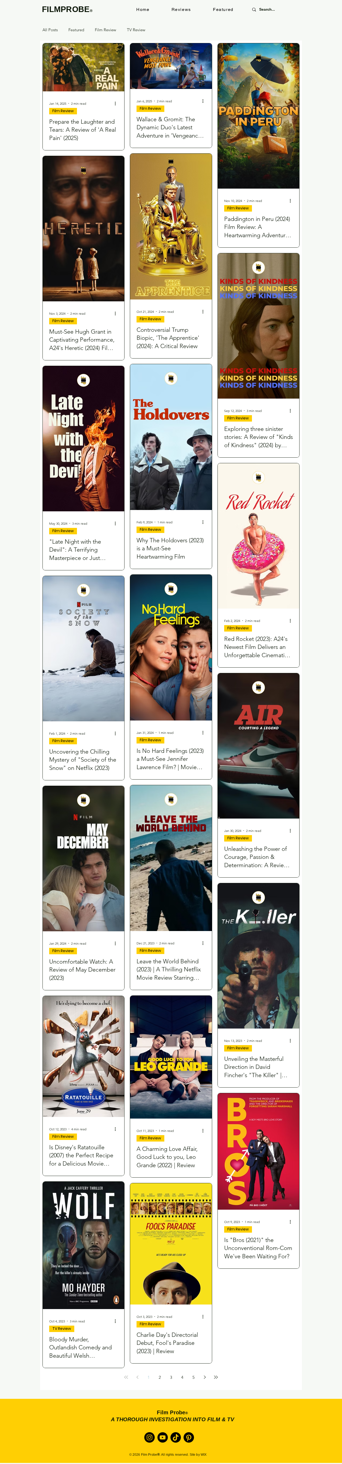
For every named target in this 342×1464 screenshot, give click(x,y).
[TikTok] (175, 1437)
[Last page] (216, 1377)
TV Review (136, 30)
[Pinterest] (189, 1437)
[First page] (126, 1377)
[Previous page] (137, 1377)
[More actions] (117, 103)
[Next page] (204, 1377)
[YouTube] (162, 1437)
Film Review (105, 30)
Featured (76, 30)
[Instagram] (149, 1437)
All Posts (50, 30)
